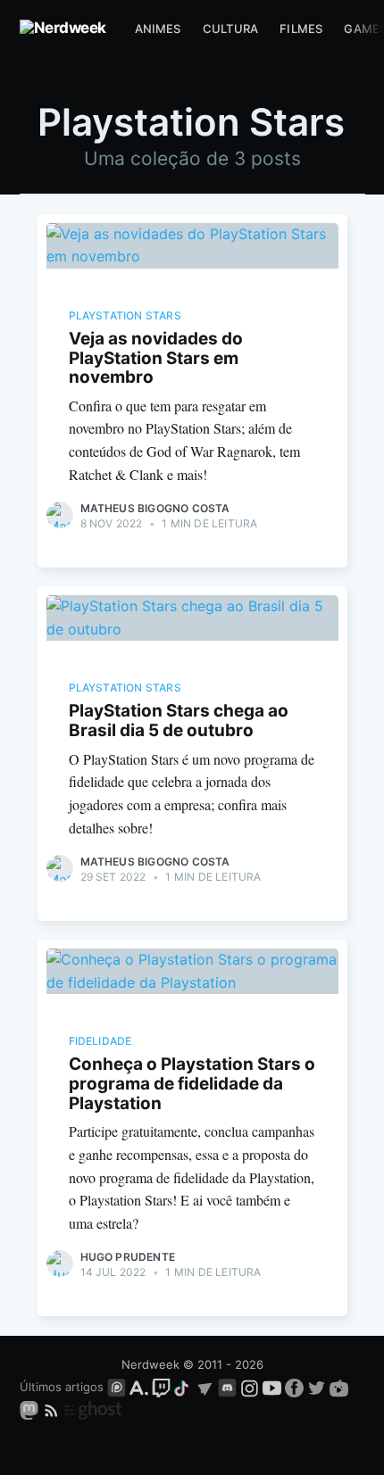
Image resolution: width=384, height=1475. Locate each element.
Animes (158, 28)
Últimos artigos (62, 1387)
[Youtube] (272, 1387)
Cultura (230, 28)
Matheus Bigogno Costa (155, 508)
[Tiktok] (183, 1387)
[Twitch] (161, 1387)
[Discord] (227, 1387)
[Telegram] (205, 1387)
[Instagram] (249, 1387)
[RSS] (53, 1410)
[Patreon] (116, 1387)
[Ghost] (92, 1410)
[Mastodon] (31, 1410)
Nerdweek (150, 1364)
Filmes (301, 28)
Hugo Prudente (128, 1257)
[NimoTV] (339, 1387)
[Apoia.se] (140, 1387)
